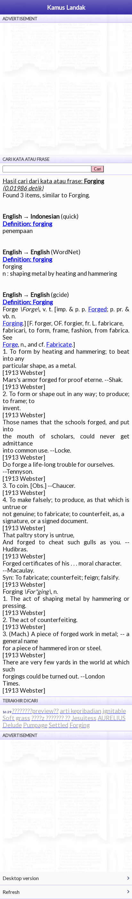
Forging (13, 323)
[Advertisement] (66, 89)
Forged (97, 309)
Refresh (11, 892)
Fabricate (59, 344)
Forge (10, 344)
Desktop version (21, 878)
